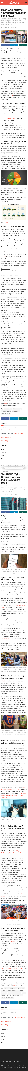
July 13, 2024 (14, 27)
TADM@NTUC (6, 638)
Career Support (20, 988)
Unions (4, 995)
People (3, 455)
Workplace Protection (7, 997)
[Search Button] (26, 2)
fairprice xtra (15, 411)
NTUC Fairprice (6, 413)
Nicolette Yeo (6, 27)
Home (2, 7)
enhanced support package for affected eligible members (13, 795)
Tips (6, 7)
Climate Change (17, 409)
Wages (9, 995)
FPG (12, 96)
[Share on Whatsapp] (23, 45)
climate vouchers (6, 411)
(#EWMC (12, 941)
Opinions (4, 452)
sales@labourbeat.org (19, 433)
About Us (8, 1061)
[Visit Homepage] (14, 2)
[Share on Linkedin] (14, 45)
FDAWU (21, 990)
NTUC (3, 681)
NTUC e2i (4, 993)
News (2, 449)
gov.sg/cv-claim (11, 118)
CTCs (10, 880)
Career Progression (10, 988)
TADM (23, 993)
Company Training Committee (9, 990)
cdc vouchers (8, 409)
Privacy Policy (16, 1061)
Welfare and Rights (17, 995)
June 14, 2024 (14, 494)
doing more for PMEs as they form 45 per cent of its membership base (13, 853)
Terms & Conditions (5, 1063)
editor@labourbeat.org (11, 429)
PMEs (19, 993)
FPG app (3, 256)
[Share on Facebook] (5, 45)
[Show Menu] (2, 2)
